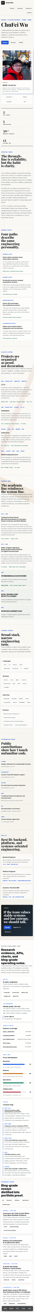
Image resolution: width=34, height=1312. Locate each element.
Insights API (7, 996)
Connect (4, 42)
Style (5, 1308)
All (3, 1200)
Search (11, 1308)
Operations (7, 1080)
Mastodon (8, 932)
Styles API (15, 996)
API (17, 1308)
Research (29, 8)
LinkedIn (7, 927)
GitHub (21, 42)
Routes (12, 8)
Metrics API (25, 992)
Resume (13, 42)
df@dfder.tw (17, 927)
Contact (29, 12)
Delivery (6, 1070)
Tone (23, 1308)
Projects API (15, 992)
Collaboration (8, 1089)
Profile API (7, 992)
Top (29, 1308)
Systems (20, 8)
